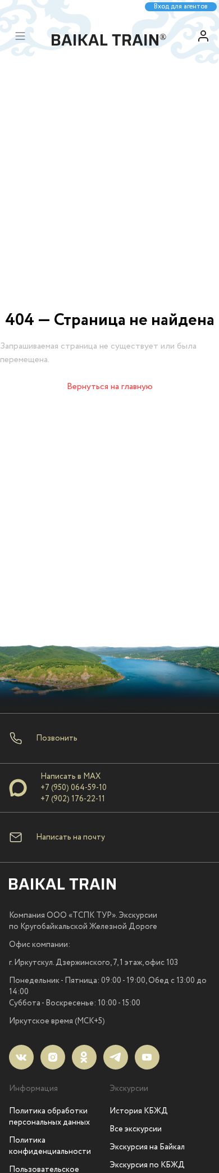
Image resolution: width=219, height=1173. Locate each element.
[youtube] (147, 1057)
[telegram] (115, 1057)
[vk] (21, 1057)
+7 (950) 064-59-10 (73, 787)
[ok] (84, 1057)
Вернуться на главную (110, 386)
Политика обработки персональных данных (49, 1117)
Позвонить (56, 738)
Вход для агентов (181, 6)
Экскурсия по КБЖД (147, 1165)
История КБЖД (139, 1111)
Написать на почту (70, 837)
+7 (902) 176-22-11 (72, 799)
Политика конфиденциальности (50, 1146)
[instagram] (52, 1057)
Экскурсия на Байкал (147, 1147)
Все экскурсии (136, 1129)
